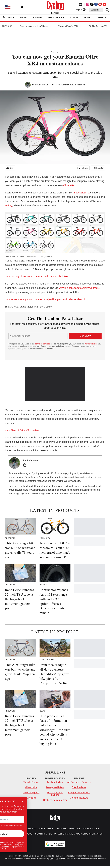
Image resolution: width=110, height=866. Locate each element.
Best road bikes (55, 782)
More (101, 17)
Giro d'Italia (31, 787)
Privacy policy (91, 828)
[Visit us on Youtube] (100, 4)
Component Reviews (79, 792)
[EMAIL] (25, 465)
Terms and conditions (68, 828)
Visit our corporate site (91, 856)
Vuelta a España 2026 (68, 26)
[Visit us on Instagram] (87, 4)
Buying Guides (56, 17)
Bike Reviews (79, 787)
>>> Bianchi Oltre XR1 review (22, 430)
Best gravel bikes (55, 787)
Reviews (37, 17)
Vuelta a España (31, 792)
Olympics (31, 798)
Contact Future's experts (38, 828)
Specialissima (82, 192)
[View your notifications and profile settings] (22, 7)
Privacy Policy (14, 844)
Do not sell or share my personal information (76, 834)
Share (12, 168)
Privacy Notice (91, 344)
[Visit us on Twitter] (92, 4)
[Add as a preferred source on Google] (55, 844)
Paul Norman (42, 84)
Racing (23, 17)
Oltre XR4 (69, 185)
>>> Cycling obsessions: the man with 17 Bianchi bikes (36, 276)
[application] (55, 384)
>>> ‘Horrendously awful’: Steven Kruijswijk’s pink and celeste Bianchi (45, 299)
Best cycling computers (55, 800)
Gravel (88, 17)
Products (54, 52)
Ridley (8, 205)
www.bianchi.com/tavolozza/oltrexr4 (79, 288)
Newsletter (99, 168)
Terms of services (42, 344)
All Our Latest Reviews (79, 782)
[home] (3, 18)
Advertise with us (37, 834)
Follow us (84, 168)
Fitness (73, 17)
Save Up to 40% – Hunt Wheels (34, 26)
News (11, 17)
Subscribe (95, 10)
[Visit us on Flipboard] (104, 4)
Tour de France (31, 782)
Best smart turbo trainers (55, 793)
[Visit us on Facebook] (96, 4)
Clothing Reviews (79, 798)
